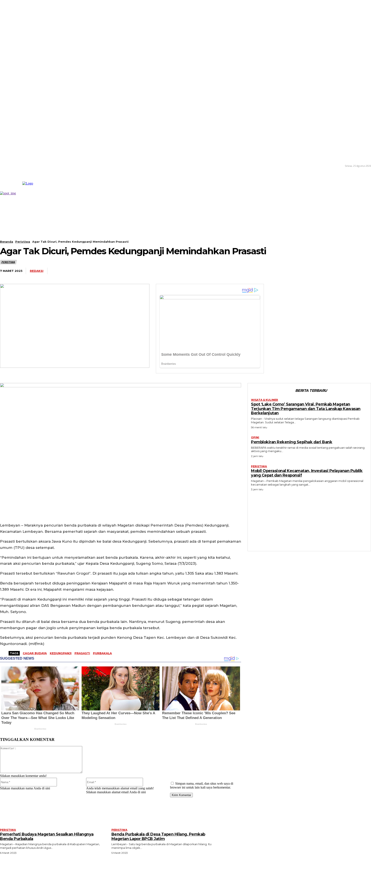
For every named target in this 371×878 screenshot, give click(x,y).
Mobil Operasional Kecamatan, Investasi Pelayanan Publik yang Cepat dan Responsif (307, 473)
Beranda (6, 241)
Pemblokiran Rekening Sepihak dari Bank (291, 442)
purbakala (102, 653)
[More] (258, 271)
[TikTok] (13, 165)
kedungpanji (60, 653)
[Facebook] (163, 271)
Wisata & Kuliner (264, 399)
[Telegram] (211, 271)
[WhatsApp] (195, 271)
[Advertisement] (309, 520)
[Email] (227, 271)
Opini (255, 437)
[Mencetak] (243, 271)
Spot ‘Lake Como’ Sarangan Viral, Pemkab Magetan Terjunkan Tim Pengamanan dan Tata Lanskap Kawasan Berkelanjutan (305, 408)
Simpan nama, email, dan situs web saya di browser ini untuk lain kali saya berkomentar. (201, 785)
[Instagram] (7, 165)
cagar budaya (35, 653)
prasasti (82, 653)
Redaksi (36, 270)
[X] (19, 165)
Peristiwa (22, 241)
